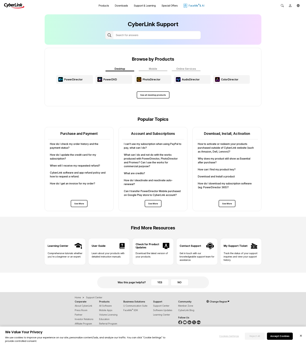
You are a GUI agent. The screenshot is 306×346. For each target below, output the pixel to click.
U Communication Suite (135, 305)
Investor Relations (84, 319)
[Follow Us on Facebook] (180, 322)
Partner (78, 314)
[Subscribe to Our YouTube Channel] (185, 322)
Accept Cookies (279, 336)
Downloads (121, 5)
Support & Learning (145, 5)
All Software (105, 305)
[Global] (298, 5)
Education (104, 319)
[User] (290, 5)
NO (180, 282)
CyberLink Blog (186, 310)
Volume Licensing (108, 314)
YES (159, 282)
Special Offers (169, 5)
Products (103, 5)
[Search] (282, 5)
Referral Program (108, 323)
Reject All (255, 336)
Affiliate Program (83, 323)
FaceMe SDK (130, 310)
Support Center (161, 305)
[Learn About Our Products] (199, 322)
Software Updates (162, 310)
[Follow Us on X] (194, 322)
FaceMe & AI (196, 5)
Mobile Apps (105, 310)
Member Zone (185, 305)
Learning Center (161, 314)
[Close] (300, 335)
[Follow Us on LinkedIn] (189, 322)
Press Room (81, 310)
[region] (153, 336)
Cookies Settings (229, 336)
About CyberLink (83, 305)
